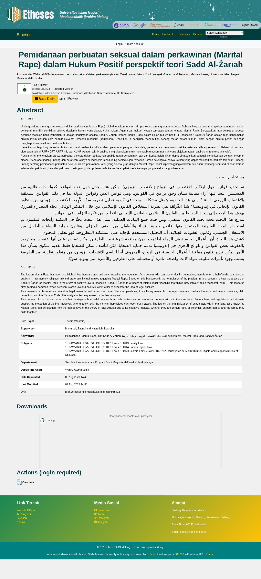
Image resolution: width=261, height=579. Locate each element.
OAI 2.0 (179, 554)
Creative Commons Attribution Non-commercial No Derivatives (97, 93)
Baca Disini (46, 99)
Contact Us (169, 34)
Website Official (26, 510)
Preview (73, 98)
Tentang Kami (25, 514)
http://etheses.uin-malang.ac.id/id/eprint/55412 (92, 391)
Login (119, 43)
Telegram (102, 522)
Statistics (184, 34)
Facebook (103, 510)
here (210, 554)
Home (155, 34)
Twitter (101, 514)
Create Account (134, 43)
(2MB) (52, 98)
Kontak (21, 522)
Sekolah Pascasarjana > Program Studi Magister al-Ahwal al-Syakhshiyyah (109, 362)
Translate (233, 36)
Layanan (22, 517)
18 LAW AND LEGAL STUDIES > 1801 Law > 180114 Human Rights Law (108, 347)
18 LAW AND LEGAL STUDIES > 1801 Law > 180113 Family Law (104, 343)
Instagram (103, 517)
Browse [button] (197, 34)
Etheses (24, 34)
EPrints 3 (152, 554)
